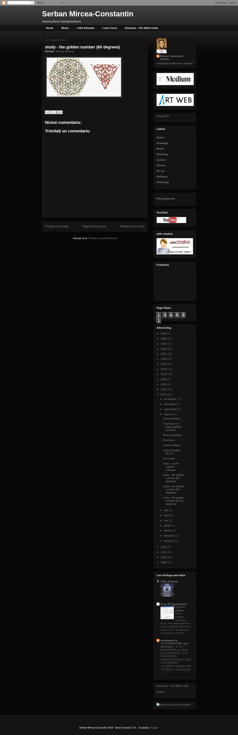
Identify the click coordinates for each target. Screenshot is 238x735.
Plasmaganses (166, 198)
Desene (59, 51)
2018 (164, 369)
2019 (164, 364)
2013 (164, 394)
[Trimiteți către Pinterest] (61, 112)
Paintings (163, 154)
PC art (160, 170)
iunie (167, 515)
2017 (164, 374)
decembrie (170, 398)
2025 (164, 338)
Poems (161, 691)
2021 (164, 353)
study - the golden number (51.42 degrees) (173, 500)
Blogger (154, 727)
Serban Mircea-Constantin (87, 14)
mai (166, 520)
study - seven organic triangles (171, 466)
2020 (164, 358)
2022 (164, 348)
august (168, 414)
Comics (161, 159)
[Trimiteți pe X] (54, 112)
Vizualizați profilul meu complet (175, 63)
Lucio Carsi (109, 27)
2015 (164, 384)
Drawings (162, 143)
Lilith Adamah (85, 27)
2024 (164, 343)
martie (168, 530)
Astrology (163, 182)
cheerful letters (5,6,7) (172, 452)
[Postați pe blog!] (50, 112)
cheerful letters (172, 418)
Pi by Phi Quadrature (173, 604)
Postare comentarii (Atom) (103, 238)
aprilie (168, 525)
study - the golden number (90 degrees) (173, 478)
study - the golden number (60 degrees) (173, 489)
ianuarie (169, 540)
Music (160, 148)
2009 (164, 562)
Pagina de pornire (94, 226)
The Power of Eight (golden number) (172, 426)
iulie (166, 510)
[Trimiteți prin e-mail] (47, 112)
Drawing (69, 51)
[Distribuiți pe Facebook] (57, 112)
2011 (164, 552)
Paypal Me (163, 116)
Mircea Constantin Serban (172, 58)
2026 (164, 333)
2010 (164, 557)
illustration (169, 440)
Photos (161, 165)
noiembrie (170, 404)
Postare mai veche (132, 226)
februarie (169, 535)
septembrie (171, 409)
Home (49, 27)
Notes (65, 27)
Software (162, 176)
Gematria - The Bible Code (141, 27)
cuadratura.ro (169, 640)
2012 (164, 547)
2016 (164, 379)
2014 (164, 389)
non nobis (169, 458)
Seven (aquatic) (172, 435)
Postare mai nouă (56, 226)
